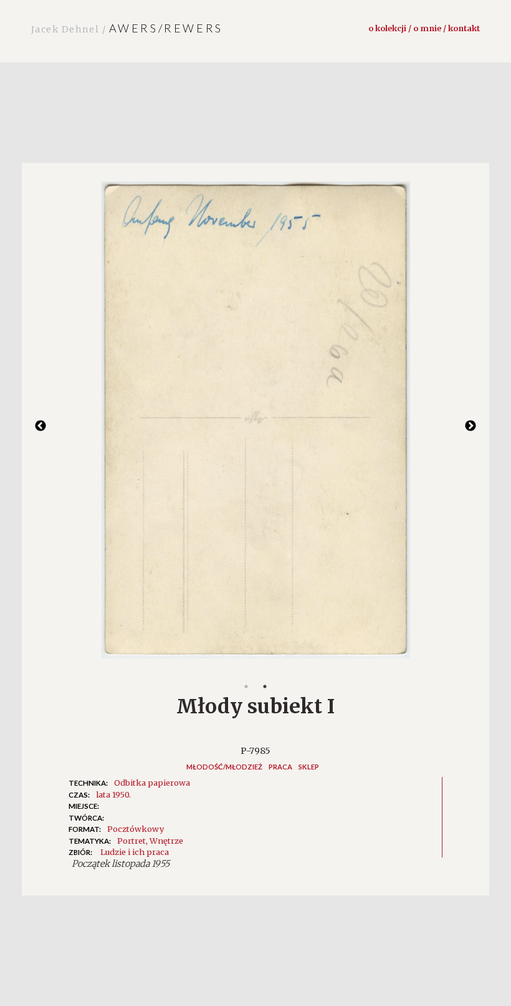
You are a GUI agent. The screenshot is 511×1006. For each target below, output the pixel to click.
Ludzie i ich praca (134, 852)
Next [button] (470, 426)
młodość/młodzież (224, 767)
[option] (255, 426)
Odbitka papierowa (152, 783)
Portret (131, 841)
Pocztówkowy (135, 829)
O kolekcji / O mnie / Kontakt (424, 28)
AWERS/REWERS (127, 28)
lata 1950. (113, 794)
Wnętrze (166, 841)
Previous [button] (40, 426)
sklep (308, 767)
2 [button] (265, 686)
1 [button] (246, 686)
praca (280, 767)
